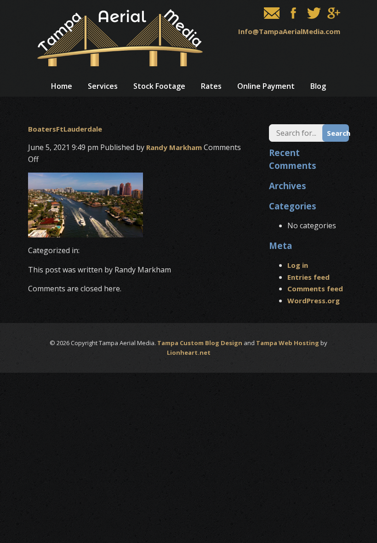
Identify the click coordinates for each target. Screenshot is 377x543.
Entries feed (308, 277)
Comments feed (315, 288)
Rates (211, 86)
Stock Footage (159, 86)
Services (103, 86)
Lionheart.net (189, 352)
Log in (297, 265)
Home (61, 86)
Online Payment (266, 86)
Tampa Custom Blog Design (199, 343)
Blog (318, 86)
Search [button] (338, 133)
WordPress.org (313, 300)
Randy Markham (174, 147)
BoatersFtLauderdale (65, 128)
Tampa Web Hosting (287, 343)
